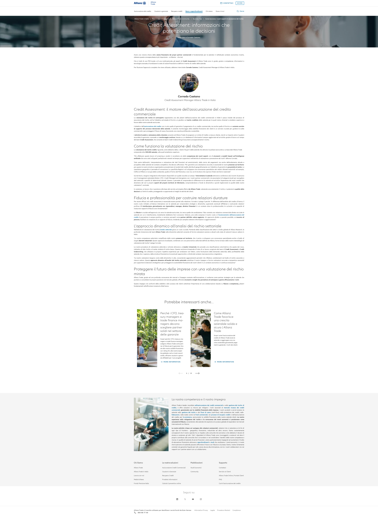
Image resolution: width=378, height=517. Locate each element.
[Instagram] (201, 499)
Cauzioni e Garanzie (169, 472)
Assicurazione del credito (142, 11)
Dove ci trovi (220, 11)
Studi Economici (196, 468)
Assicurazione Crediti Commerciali (174, 468)
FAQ (220, 480)
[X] (185, 499)
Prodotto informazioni (169, 480)
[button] (240, 11)
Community (194, 472)
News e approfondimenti (194, 11)
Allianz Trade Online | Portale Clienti (231, 476)
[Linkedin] (177, 499)
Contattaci (222, 468)
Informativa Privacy (201, 510)
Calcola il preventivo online (171, 483)
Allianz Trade (138, 468)
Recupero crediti (176, 11)
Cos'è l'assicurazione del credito (230, 483)
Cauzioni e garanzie (161, 11)
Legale (212, 510)
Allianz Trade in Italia (141, 472)
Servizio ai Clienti (225, 472)
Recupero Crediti (168, 476)
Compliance (237, 510)
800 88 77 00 (143, 513)
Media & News (139, 480)
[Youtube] (193, 499)
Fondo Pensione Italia (141, 483)
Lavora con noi (139, 476)
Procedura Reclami (223, 510)
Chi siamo (209, 11)
